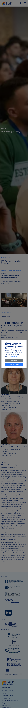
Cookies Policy (13, 356)
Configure (14, 360)
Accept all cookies (14, 364)
